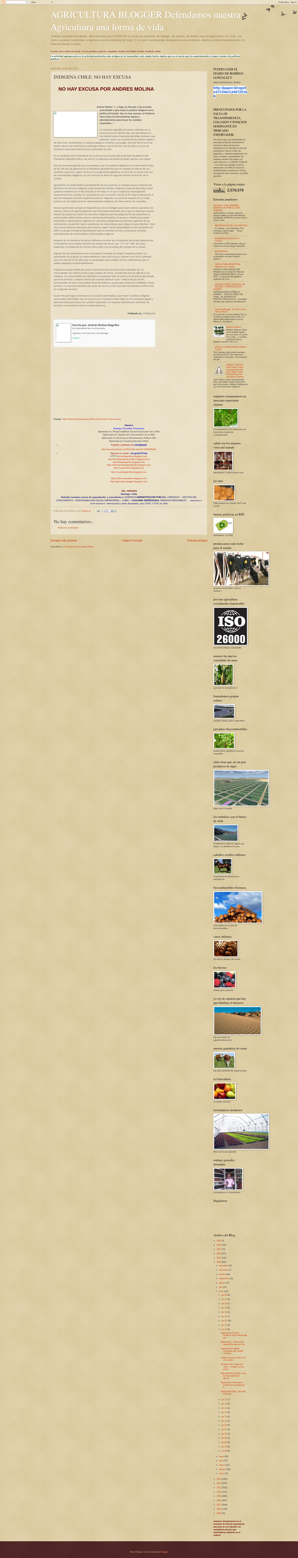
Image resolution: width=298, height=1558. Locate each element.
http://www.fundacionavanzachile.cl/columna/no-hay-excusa (91, 419)
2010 (219, 1492)
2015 (219, 1258)
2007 (219, 1505)
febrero (222, 1469)
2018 (219, 1245)
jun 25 (224, 1308)
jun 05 (224, 1438)
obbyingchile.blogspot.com (132, 462)
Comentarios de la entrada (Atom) (78, 546)
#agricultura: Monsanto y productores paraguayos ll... (233, 1384)
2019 (219, 1240)
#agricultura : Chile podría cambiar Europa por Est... (233, 1343)
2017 (219, 1249)
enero (222, 1473)
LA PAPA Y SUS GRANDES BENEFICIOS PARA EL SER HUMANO (226, 207)
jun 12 (224, 1412)
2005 (219, 1513)
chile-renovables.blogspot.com (132, 478)
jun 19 (224, 1325)
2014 (219, 1262)
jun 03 (224, 1446)
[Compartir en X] (109, 511)
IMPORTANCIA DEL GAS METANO (231, 225)
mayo (222, 1456)
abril (221, 1460)
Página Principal (132, 540)
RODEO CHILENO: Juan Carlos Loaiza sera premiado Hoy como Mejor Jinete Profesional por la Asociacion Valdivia (235, 371)
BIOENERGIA (221, 251)
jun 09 (224, 1425)
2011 (219, 1487)
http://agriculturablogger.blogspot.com (128, 481)
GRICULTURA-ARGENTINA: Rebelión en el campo (228, 265)
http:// (111, 459)
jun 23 (224, 1316)
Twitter (75, 338)
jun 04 (224, 1442)
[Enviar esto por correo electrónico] (103, 511)
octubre (222, 1274)
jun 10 (224, 1421)
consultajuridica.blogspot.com (132, 456)
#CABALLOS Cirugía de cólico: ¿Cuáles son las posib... (232, 1366)
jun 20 (224, 1320)
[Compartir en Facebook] (112, 511)
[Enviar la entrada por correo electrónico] (98, 511)
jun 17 (224, 1399)
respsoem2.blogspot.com (131, 468)
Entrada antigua (197, 540)
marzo (222, 1465)
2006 (219, 1509)
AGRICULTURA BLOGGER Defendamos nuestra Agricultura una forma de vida (145, 20)
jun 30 (224, 1295)
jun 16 (224, 1404)
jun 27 (224, 1299)
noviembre (224, 1270)
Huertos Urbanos (233, 327)
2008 (219, 1500)
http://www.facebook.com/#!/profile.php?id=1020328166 (129, 449)
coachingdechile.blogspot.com (132, 472)
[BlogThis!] (106, 511)
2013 (219, 1479)
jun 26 (224, 1303)
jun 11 (224, 1416)
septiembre (224, 1278)
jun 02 (224, 1451)
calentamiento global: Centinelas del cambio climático (232, 1350)
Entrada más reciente (63, 540)
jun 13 (224, 1408)
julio (221, 1287)
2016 (219, 1253)
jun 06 (224, 1434)
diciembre (223, 1265)
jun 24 (224, 1312)
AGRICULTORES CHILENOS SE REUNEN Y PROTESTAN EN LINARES (229, 286)
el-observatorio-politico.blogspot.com (132, 459)
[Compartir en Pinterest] (115, 511)
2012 (219, 1483)
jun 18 (224, 1329)
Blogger (164, 1552)
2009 (219, 1496)
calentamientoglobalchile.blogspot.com (132, 465)
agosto (222, 1283)
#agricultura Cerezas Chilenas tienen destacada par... (234, 1335)
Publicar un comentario (68, 528)
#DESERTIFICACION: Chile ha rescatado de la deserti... (233, 1375)
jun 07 (224, 1429)
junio (221, 1291)
